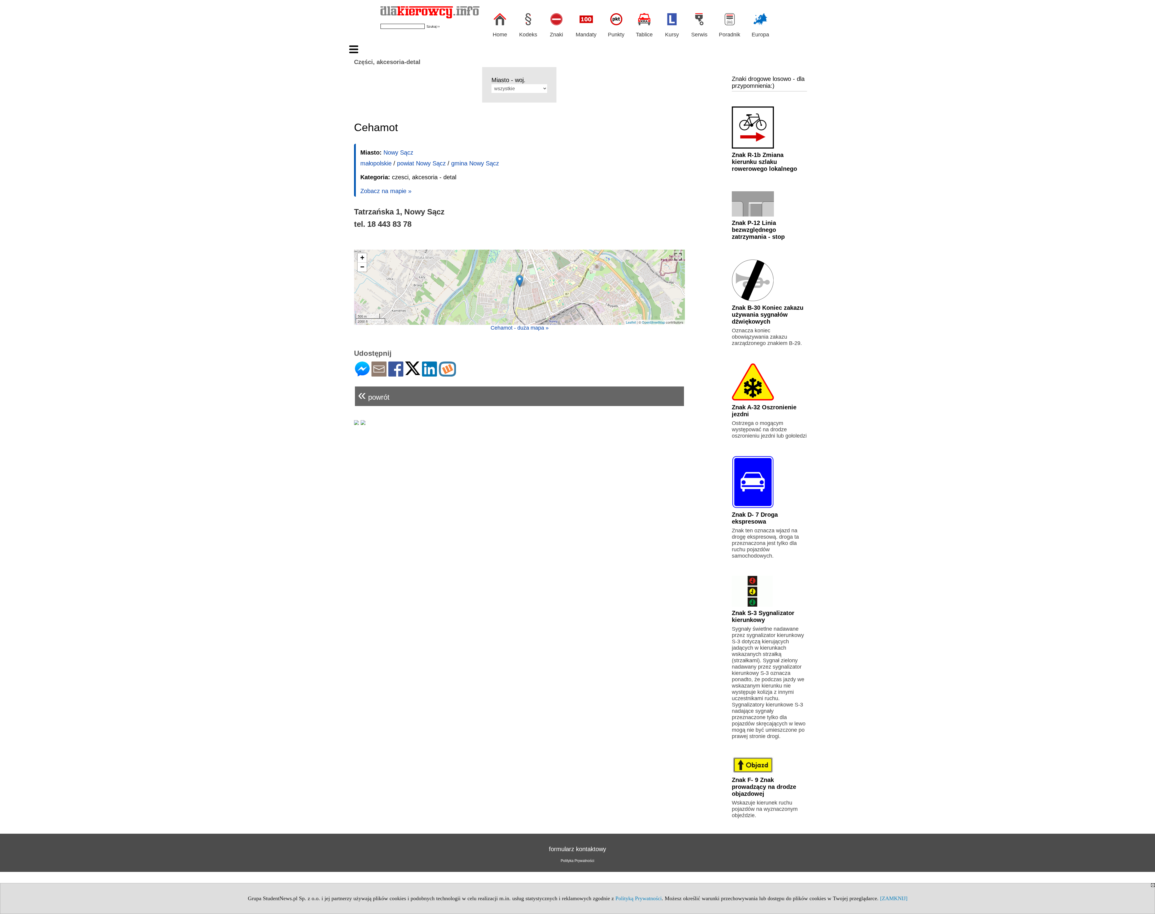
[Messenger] (362, 374)
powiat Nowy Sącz (421, 163)
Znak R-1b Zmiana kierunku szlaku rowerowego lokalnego (764, 162)
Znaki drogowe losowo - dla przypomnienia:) (768, 82)
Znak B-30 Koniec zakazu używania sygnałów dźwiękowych (767, 314)
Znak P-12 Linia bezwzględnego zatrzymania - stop (758, 230)
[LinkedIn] (429, 374)
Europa (760, 35)
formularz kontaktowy (577, 849)
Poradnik (729, 35)
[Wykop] (447, 374)
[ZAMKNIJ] (893, 898)
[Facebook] (395, 374)
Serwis (699, 35)
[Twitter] (412, 372)
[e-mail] (379, 374)
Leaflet (631, 322)
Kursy (672, 35)
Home (500, 35)
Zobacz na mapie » (385, 191)
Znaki (556, 35)
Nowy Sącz (398, 152)
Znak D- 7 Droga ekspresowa (755, 518)
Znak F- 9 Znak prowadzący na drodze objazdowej (764, 787)
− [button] (362, 267)
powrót (374, 395)
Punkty (616, 35)
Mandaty (586, 35)
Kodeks (528, 35)
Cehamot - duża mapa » (520, 328)
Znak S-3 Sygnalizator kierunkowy (763, 616)
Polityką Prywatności (638, 898)
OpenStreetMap (653, 322)
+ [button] (362, 257)
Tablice (644, 35)
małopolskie (376, 163)
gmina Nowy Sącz (475, 163)
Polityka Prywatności (577, 861)
